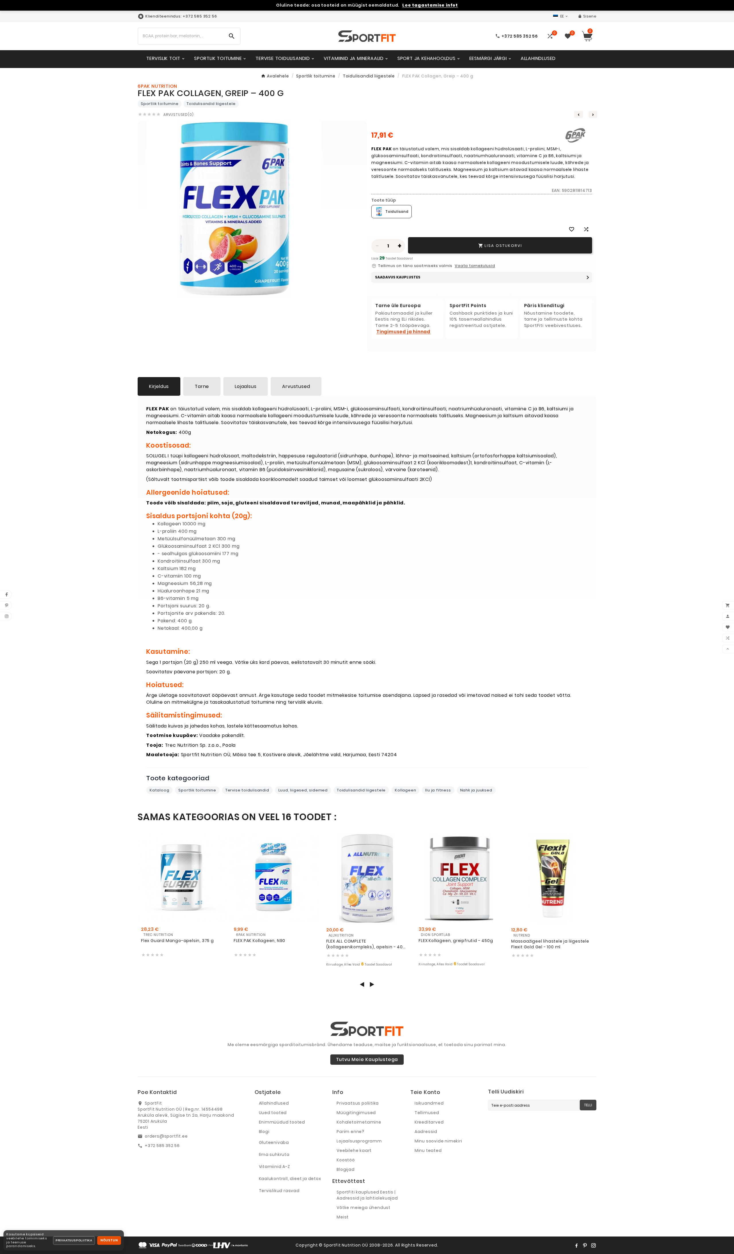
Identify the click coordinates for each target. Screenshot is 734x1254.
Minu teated (428, 1150)
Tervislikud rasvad (279, 1190)
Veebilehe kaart (354, 1150)
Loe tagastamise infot (430, 5)
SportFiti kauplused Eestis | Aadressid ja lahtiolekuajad (367, 1195)
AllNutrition (341, 935)
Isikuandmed (429, 1103)
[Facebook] (576, 1245)
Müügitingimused (356, 1112)
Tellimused (427, 1112)
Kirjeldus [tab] (159, 386)
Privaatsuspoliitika (74, 1240)
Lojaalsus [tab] (245, 386)
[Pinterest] (585, 1245)
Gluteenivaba (274, 1142)
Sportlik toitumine (159, 103)
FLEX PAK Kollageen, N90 (259, 940)
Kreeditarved (429, 1122)
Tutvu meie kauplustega (367, 1059)
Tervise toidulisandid (247, 790)
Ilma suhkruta (274, 1154)
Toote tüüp (383, 200)
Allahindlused (274, 1103)
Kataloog (159, 790)
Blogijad (345, 1169)
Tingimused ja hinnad (403, 332)
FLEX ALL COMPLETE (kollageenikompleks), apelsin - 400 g (366, 944)
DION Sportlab (435, 934)
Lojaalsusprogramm (359, 1141)
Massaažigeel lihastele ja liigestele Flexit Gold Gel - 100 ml (550, 944)
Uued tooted (273, 1112)
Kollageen (405, 790)
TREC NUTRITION (158, 934)
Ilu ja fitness (438, 790)
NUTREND (522, 935)
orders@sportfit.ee (166, 1136)
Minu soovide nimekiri (438, 1141)
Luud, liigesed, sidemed (303, 790)
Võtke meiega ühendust (364, 1207)
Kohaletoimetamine (359, 1122)
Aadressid (426, 1131)
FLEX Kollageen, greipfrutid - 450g (456, 940)
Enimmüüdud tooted (282, 1122)
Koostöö (346, 1160)
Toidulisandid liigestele (211, 103)
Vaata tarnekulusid (475, 265)
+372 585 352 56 (162, 1145)
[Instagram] (593, 1245)
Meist (343, 1217)
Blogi (264, 1131)
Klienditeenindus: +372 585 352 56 (181, 16)
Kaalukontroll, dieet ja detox (290, 1178)
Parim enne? (350, 1131)
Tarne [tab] (202, 386)
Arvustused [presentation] (296, 386)
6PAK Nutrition (251, 934)
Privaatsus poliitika (358, 1103)
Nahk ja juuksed (476, 790)
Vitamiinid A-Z (274, 1166)
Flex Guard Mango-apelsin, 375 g (177, 940)
